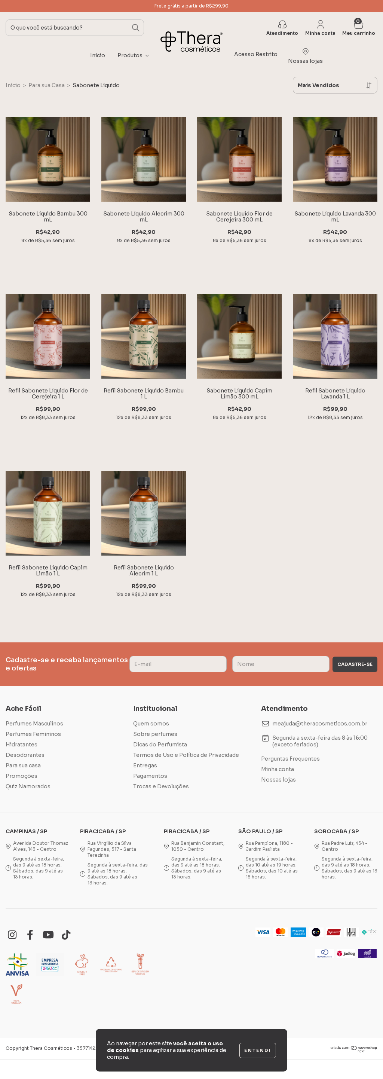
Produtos (130, 55)
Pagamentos (150, 776)
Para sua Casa (46, 85)
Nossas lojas (278, 779)
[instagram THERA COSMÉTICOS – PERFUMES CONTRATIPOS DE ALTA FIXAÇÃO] (12, 935)
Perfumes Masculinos (34, 723)
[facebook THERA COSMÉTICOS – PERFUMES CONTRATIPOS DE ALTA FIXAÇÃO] (30, 935)
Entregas (145, 765)
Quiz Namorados (28, 786)
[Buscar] (135, 28)
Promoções (21, 776)
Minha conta (277, 769)
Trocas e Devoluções (161, 786)
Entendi (257, 1050)
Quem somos (151, 723)
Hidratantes (21, 744)
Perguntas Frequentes (290, 758)
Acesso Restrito (256, 54)
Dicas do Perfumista (160, 744)
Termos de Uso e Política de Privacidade (186, 755)
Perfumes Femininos (33, 734)
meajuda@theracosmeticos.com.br (319, 723)
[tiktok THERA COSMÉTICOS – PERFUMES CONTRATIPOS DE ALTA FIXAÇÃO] (66, 935)
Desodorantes (25, 755)
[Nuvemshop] (354, 1051)
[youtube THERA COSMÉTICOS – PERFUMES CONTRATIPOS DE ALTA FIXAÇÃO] (48, 935)
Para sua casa (23, 765)
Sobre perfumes (155, 734)
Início (97, 55)
